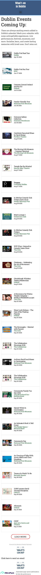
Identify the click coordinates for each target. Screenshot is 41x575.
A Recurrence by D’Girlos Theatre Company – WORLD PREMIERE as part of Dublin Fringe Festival (24, 297)
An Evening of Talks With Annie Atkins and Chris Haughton (23, 457)
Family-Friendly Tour (22, 101)
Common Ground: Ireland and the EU (23, 85)
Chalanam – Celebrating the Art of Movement (23, 263)
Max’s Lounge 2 (19, 215)
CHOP (16, 521)
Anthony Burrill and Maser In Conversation (24, 360)
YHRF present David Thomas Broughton (21, 489)
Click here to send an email (12, 558)
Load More (20, 536)
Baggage (17, 182)
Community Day (20, 441)
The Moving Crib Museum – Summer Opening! (23, 150)
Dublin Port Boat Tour (22, 53)
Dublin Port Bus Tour (21, 69)
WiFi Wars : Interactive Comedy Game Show (22, 247)
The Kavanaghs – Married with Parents (23, 328)
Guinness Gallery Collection (20, 118)
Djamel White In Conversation (20, 409)
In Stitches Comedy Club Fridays (23, 231)
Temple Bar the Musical (23, 166)
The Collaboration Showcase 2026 (20, 344)
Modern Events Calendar (24, 544)
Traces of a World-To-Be (23, 473)
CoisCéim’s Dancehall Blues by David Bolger (24, 134)
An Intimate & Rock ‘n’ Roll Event (23, 424)
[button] (20, 12)
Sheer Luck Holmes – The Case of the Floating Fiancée (23, 312)
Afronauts (17, 506)
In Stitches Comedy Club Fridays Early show (23, 199)
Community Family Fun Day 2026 (23, 392)
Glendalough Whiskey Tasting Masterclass (22, 279)
